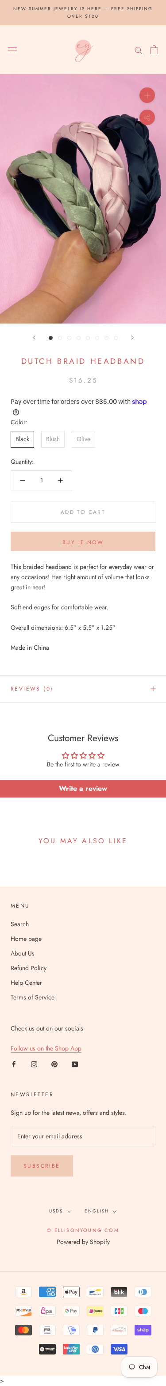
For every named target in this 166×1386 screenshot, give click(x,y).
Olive (83, 438)
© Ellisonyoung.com (83, 1230)
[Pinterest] (54, 1063)
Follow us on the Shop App (46, 1048)
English (97, 1211)
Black (22, 438)
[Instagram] (34, 1063)
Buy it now (83, 542)
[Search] (139, 49)
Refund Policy (28, 967)
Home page (26, 938)
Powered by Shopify (83, 1241)
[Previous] (34, 338)
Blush (53, 438)
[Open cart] (154, 49)
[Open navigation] (12, 49)
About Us (23, 953)
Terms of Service (32, 997)
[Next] (132, 338)
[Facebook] (14, 1063)
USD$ (56, 1211)
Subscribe (41, 1166)
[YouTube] (75, 1063)
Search (20, 924)
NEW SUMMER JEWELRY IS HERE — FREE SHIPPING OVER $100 (83, 12)
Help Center (26, 982)
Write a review (83, 788)
